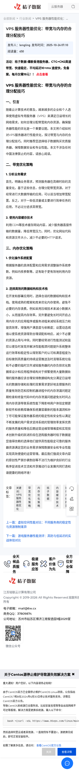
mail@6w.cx (27, 608)
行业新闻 (25, 18)
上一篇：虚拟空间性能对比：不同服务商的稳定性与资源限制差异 (38, 524)
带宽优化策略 (29, 496)
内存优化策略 (38, 496)
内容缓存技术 (57, 496)
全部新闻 (9, 18)
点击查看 (42, 74)
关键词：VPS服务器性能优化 (18, 498)
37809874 (24, 614)
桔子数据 (48, 493)
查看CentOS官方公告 (48, 745)
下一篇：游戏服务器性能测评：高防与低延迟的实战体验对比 (38, 538)
